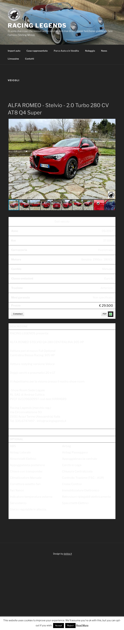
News (104, 50)
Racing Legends (37, 25)
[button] (112, 121)
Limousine (13, 58)
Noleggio (90, 50)
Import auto (14, 50)
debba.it (68, 553)
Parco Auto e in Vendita (66, 50)
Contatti (29, 58)
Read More (82, 625)
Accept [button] (58, 625)
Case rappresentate (37, 50)
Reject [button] (70, 625)
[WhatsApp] (110, 314)
